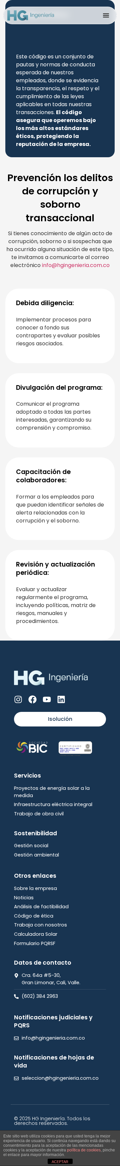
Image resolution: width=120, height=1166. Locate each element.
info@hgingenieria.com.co (76, 265)
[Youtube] (47, 699)
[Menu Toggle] (106, 15)
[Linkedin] (61, 699)
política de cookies (84, 1150)
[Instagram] (18, 699)
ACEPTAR (60, 1162)
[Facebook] (32, 699)
